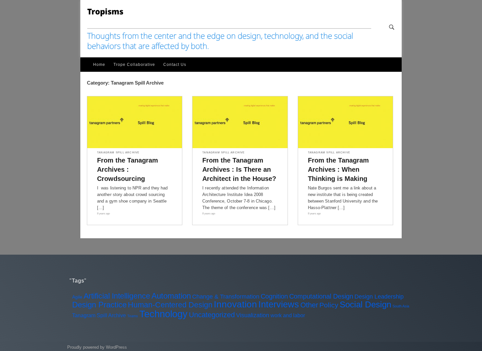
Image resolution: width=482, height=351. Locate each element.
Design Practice (99, 304)
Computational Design (321, 296)
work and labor (288, 315)
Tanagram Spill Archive (118, 152)
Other (309, 305)
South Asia (400, 306)
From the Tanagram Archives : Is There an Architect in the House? (239, 169)
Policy (328, 305)
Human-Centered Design (170, 305)
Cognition (274, 296)
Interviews (278, 304)
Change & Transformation (225, 296)
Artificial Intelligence (117, 296)
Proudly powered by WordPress (97, 347)
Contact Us (174, 64)
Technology (163, 313)
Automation (171, 295)
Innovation (235, 304)
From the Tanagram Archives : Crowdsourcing (127, 169)
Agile (77, 297)
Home (99, 64)
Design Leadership (379, 296)
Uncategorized (212, 315)
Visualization (252, 315)
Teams (132, 316)
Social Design (365, 304)
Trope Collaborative (134, 64)
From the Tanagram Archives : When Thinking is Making (338, 169)
